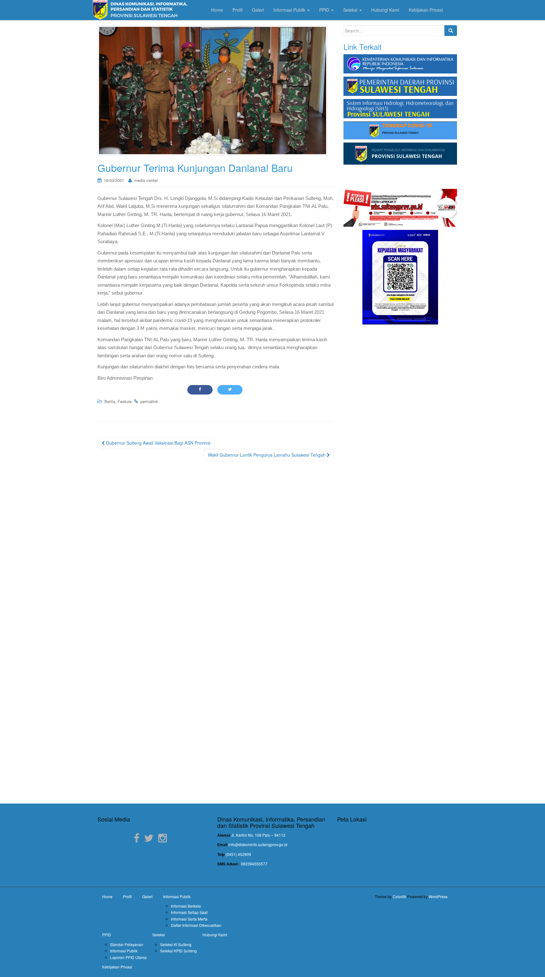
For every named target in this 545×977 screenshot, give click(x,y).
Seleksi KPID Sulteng (178, 950)
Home (107, 896)
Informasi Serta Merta (189, 918)
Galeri (147, 896)
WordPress (438, 896)
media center (146, 180)
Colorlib (399, 896)
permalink (149, 401)
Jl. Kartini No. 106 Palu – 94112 (258, 835)
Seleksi (158, 934)
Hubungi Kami (214, 934)
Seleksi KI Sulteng (175, 944)
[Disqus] (215, 546)
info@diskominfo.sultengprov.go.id (257, 844)
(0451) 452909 (238, 854)
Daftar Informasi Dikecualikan (196, 925)
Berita (109, 401)
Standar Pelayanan (126, 944)
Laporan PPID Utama (128, 957)
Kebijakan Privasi (117, 966)
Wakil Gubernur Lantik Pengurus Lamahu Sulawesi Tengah (267, 455)
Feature (125, 401)
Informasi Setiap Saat (189, 912)
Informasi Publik (176, 896)
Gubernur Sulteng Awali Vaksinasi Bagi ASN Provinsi (157, 443)
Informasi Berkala (186, 906)
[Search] (450, 30)
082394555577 (254, 863)
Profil (127, 896)
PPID (106, 934)
